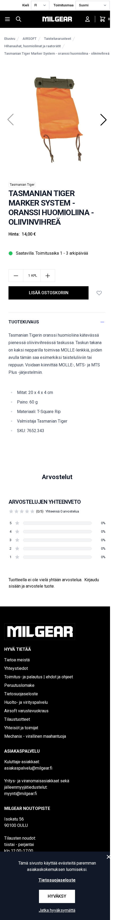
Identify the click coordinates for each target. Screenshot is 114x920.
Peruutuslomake (19, 685)
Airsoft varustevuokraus (26, 710)
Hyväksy (57, 896)
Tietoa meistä (17, 659)
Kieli (25, 5)
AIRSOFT (30, 39)
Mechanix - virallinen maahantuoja (35, 736)
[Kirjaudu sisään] (87, 19)
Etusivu (9, 39)
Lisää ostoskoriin (48, 292)
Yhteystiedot (16, 668)
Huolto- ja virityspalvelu (26, 702)
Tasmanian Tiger (22, 184)
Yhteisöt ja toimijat (21, 727)
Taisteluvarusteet (57, 39)
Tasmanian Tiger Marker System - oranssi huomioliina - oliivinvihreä (56, 53)
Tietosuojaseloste (21, 693)
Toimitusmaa (63, 5)
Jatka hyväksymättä (57, 910)
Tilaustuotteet (17, 719)
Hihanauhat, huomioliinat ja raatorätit (32, 46)
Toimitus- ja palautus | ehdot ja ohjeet (38, 676)
